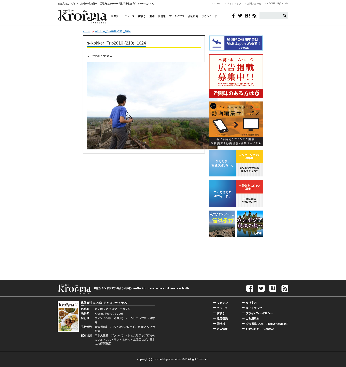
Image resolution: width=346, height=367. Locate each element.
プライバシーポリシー (259, 313)
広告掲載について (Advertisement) (267, 323)
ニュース (130, 16)
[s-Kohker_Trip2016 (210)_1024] (152, 64)
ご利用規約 (252, 318)
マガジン (116, 16)
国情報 (162, 16)
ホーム (217, 3)
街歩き (142, 16)
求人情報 (222, 328)
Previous (94, 56)
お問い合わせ (254, 3)
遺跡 (151, 16)
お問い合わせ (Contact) (260, 328)
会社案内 (193, 16)
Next (107, 56)
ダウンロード (209, 16)
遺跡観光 (222, 318)
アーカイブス (176, 16)
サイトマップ (234, 3)
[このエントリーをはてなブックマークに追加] (247, 15)
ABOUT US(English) (277, 3)
